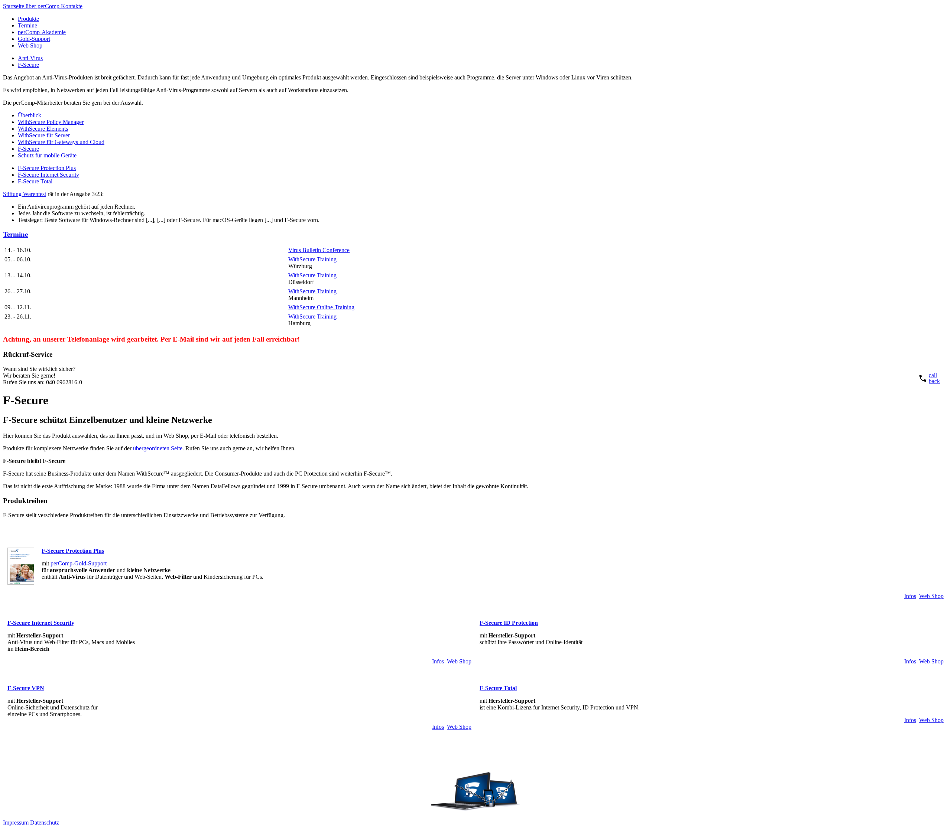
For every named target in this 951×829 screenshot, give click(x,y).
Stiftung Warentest (24, 194)
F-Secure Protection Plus (47, 168)
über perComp (43, 6)
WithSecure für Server (44, 135)
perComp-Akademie (42, 32)
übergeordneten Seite (157, 448)
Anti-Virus (30, 58)
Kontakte (71, 6)
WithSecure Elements (43, 128)
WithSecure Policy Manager (51, 122)
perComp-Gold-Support (79, 563)
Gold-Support (34, 39)
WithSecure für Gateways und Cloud (61, 142)
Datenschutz (44, 822)
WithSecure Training (312, 259)
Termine (27, 25)
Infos (910, 596)
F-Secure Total (35, 181)
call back (934, 378)
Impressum (16, 822)
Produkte (28, 19)
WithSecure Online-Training (321, 307)
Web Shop (30, 45)
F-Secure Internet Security (48, 175)
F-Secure (28, 65)
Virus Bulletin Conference (319, 250)
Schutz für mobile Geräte (47, 155)
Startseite (14, 6)
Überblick (29, 115)
